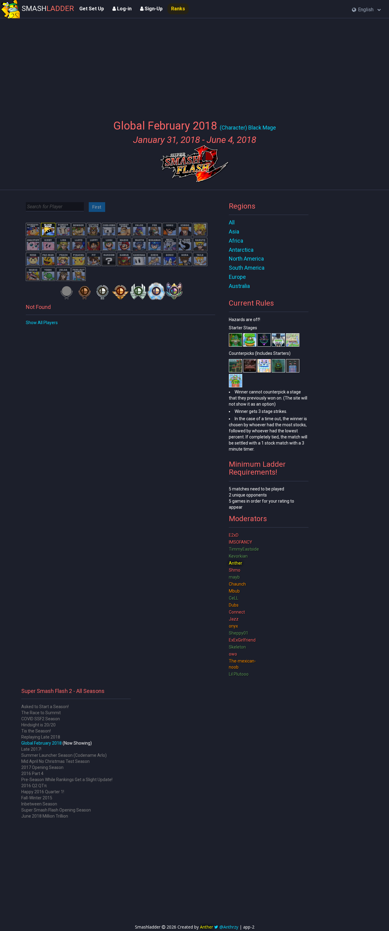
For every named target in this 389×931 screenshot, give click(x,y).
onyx (233, 626)
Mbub (234, 591)
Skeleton (237, 647)
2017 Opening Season (42, 767)
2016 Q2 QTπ (34, 785)
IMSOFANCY (240, 542)
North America (246, 258)
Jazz (234, 619)
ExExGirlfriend (242, 640)
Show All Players (42, 322)
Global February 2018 (41, 743)
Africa (236, 240)
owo (233, 654)
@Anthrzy (228, 927)
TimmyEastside (244, 549)
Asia (234, 231)
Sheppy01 (238, 633)
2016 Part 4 (32, 773)
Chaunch (237, 584)
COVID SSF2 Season (40, 718)
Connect (237, 612)
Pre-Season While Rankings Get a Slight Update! (66, 779)
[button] (366, 10)
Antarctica (241, 250)
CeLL (233, 598)
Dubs (234, 605)
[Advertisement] (194, 65)
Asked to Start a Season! (45, 706)
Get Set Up (91, 9)
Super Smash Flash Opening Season (56, 810)
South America (246, 268)
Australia (239, 286)
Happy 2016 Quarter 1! (42, 791)
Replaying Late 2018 (40, 737)
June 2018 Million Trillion (44, 816)
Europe (237, 277)
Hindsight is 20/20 (38, 724)
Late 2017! (31, 749)
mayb (234, 577)
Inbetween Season (39, 803)
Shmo (234, 570)
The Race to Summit (41, 712)
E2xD (234, 535)
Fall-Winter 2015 (36, 797)
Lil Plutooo (239, 674)
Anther (235, 563)
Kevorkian (238, 556)
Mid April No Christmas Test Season (55, 761)
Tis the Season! (36, 731)
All (232, 222)
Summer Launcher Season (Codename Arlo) (64, 755)
